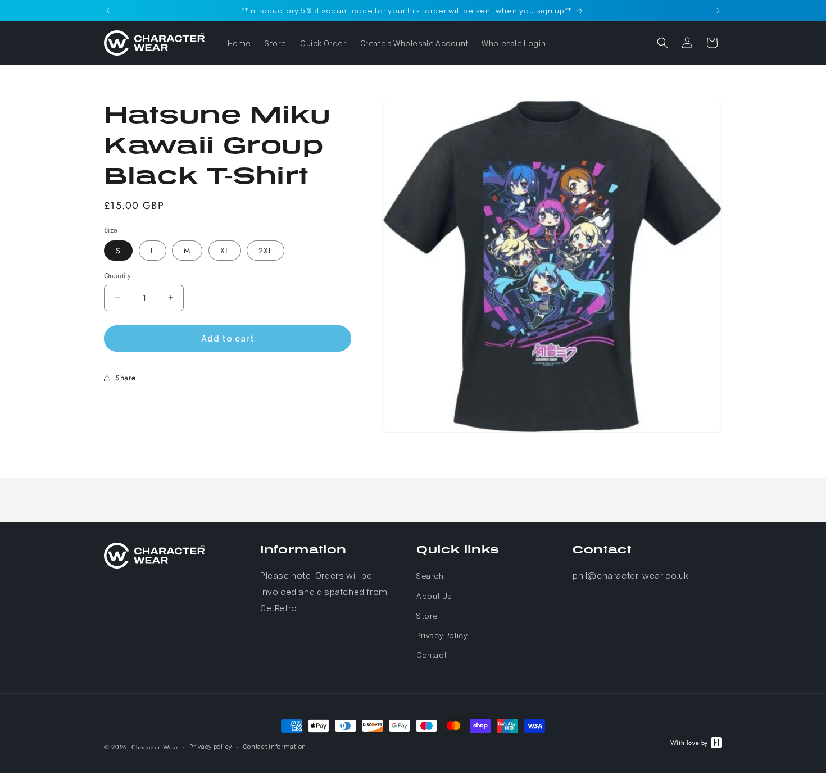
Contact (431, 654)
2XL (265, 250)
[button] (662, 42)
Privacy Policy (442, 635)
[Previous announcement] (108, 10)
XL (224, 250)
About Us (434, 595)
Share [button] (125, 377)
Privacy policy (210, 746)
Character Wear (155, 747)
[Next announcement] (718, 10)
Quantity (117, 275)
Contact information (274, 746)
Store (427, 615)
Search (430, 576)
